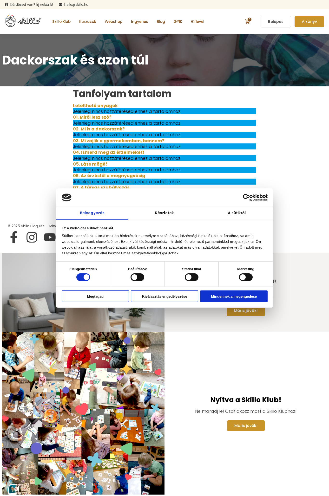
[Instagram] (32, 237)
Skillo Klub (61, 21)
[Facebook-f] (14, 237)
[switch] (137, 277)
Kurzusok (87, 21)
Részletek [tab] (164, 212)
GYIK (178, 21)
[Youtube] (50, 237)
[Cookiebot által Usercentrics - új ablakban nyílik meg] (246, 197)
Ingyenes (139, 21)
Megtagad (95, 296)
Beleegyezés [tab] (92, 212)
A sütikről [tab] (237, 212)
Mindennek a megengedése (234, 296)
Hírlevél (197, 21)
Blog (161, 21)
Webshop (113, 21)
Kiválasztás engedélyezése (164, 296)
